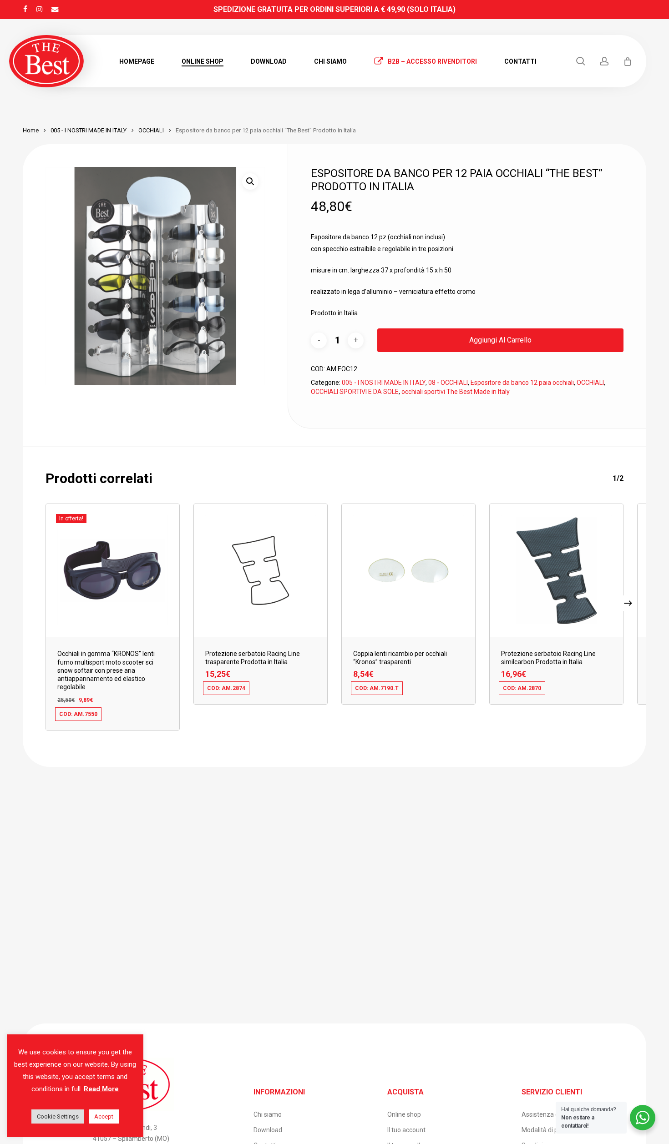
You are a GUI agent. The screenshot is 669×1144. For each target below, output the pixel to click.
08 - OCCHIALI (448, 382)
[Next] (628, 603)
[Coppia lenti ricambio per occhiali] (408, 570)
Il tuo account (406, 1130)
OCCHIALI (151, 130)
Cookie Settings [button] (58, 1116)
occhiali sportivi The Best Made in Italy (455, 391)
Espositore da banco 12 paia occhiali (522, 382)
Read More (101, 1089)
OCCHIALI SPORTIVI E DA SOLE (355, 391)
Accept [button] (103, 1116)
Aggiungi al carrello (500, 340)
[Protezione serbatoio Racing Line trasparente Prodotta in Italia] (260, 570)
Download (267, 1130)
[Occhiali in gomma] (112, 570)
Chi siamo (267, 1114)
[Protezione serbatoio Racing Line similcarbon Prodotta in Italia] (556, 570)
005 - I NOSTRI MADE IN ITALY (89, 130)
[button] (250, 181)
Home (31, 130)
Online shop (404, 1114)
